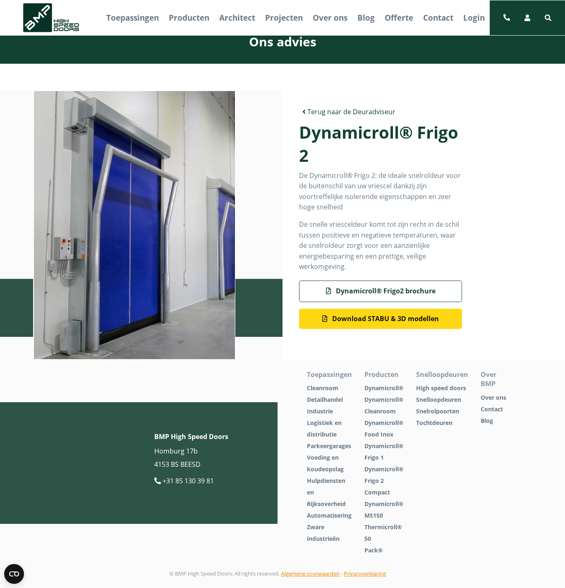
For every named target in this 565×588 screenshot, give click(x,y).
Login (474, 17)
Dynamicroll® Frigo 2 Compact (384, 480)
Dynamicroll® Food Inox (384, 428)
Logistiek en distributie (324, 428)
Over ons (330, 17)
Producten (189, 17)
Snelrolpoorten (437, 411)
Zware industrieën (323, 532)
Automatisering (329, 515)
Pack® (373, 550)
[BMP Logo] (51, 18)
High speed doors (441, 388)
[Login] (527, 17)
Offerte (399, 17)
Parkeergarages (329, 446)
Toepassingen (132, 17)
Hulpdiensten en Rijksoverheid (326, 492)
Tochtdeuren (434, 423)
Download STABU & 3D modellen (384, 318)
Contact (438, 17)
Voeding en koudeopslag (325, 463)
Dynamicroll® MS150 (384, 509)
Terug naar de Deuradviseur (350, 111)
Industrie (320, 411)
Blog (366, 17)
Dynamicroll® (384, 388)
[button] (548, 17)
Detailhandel (325, 399)
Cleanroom (322, 388)
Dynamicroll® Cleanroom (384, 405)
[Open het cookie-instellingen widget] (14, 574)
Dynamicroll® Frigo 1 (384, 451)
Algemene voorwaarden (310, 573)
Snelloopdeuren (438, 399)
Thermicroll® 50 (383, 532)
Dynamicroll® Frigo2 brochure (385, 290)
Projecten (284, 17)
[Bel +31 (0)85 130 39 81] (506, 18)
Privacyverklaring (365, 573)
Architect (237, 17)
